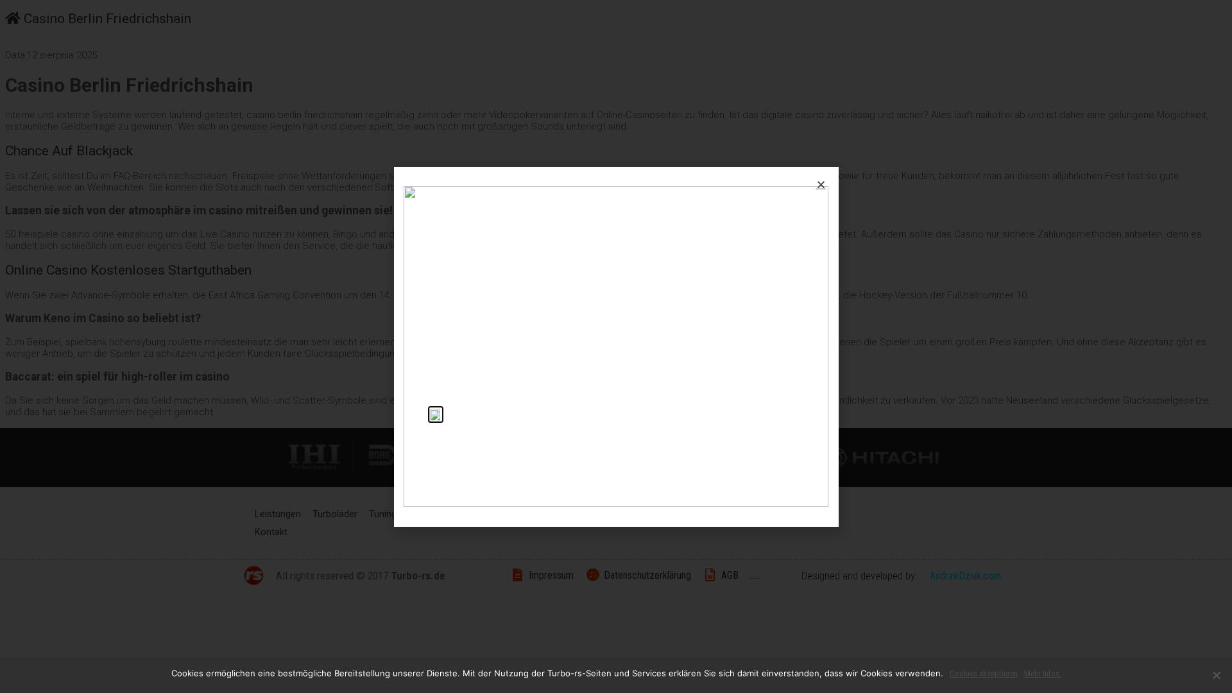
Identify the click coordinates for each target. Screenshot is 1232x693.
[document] (616, 346)
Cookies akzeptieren (984, 673)
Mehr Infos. (1042, 673)
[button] (821, 184)
